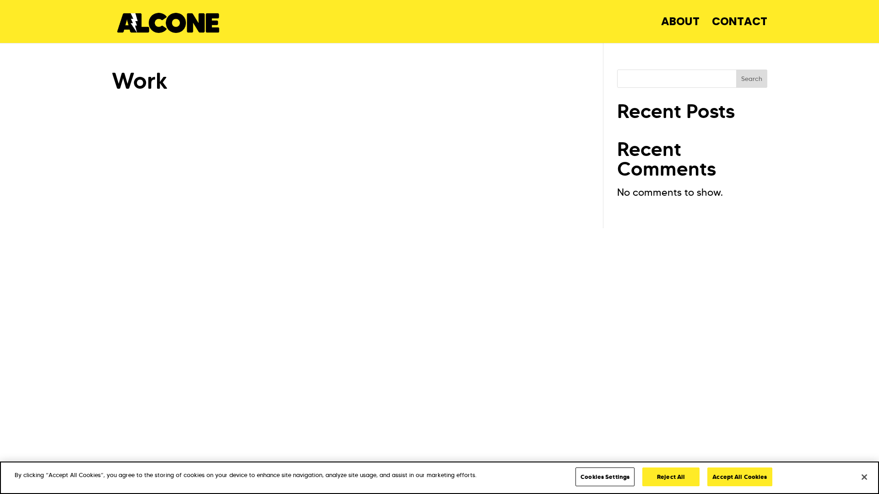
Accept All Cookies (739, 477)
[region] (439, 478)
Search (751, 79)
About (680, 23)
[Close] (864, 477)
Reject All (671, 477)
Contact (739, 23)
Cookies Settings (605, 477)
